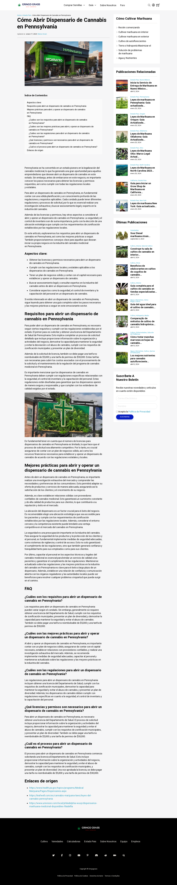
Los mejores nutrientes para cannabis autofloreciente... (142, 358)
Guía (91, 5)
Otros (138, 263)
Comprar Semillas (73, 5)
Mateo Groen (42, 34)
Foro (122, 5)
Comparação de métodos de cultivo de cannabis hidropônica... (142, 321)
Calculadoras (73, 841)
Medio (146, 315)
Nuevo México (145, 80)
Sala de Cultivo (147, 246)
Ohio (141, 148)
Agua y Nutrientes (136, 300)
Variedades (134, 230)
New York (143, 200)
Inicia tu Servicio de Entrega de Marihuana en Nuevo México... (143, 85)
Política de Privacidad (139, 411)
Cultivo (132, 246)
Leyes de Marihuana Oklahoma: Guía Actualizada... (141, 136)
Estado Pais (27, 15)
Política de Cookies (81, 876)
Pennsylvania (144, 97)
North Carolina (145, 165)
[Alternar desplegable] (84, 5)
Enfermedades (141, 332)
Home (19, 15)
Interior (138, 246)
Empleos (135, 841)
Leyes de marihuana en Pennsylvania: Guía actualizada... (142, 102)
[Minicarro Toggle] (158, 5)
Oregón (142, 114)
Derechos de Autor (96, 876)
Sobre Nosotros (108, 5)
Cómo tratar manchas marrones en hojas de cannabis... (142, 340)
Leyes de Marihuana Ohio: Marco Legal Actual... (141, 153)
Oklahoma (143, 131)
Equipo (123, 841)
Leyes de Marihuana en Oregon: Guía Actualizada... (142, 119)
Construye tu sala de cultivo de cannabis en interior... (142, 251)
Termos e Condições (112, 876)
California (133, 180)
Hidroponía (140, 315)
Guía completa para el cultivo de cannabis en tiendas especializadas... (143, 288)
